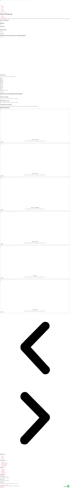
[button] (35, 348)
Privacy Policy (2, 487)
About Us (2, 9)
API (1, 8)
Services (2, 6)
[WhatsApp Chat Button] (68, 486)
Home (2, 5)
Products (2, 7)
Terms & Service (2, 486)
